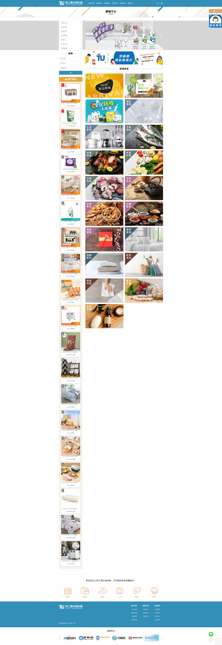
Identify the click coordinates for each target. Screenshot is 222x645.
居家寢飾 (64, 35)
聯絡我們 (145, 616)
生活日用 (64, 44)
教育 (68, 597)
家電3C (63, 40)
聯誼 (137, 597)
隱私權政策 (134, 612)
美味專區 (64, 27)
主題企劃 (64, 23)
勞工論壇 (115, 3)
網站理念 (145, 609)
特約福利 (122, 3)
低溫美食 (64, 31)
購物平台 (130, 3)
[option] (70, 95)
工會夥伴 (157, 612)
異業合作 (157, 616)
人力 (120, 597)
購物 (85, 597)
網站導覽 (134, 619)
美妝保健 (64, 48)
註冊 (161, 3)
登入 (158, 3)
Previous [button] (87, 35)
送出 (70, 73)
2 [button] (125, 48)
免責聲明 (134, 616)
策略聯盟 (157, 609)
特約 (154, 597)
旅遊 (102, 597)
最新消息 (99, 3)
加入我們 (157, 619)
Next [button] (161, 35)
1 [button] (122, 48)
